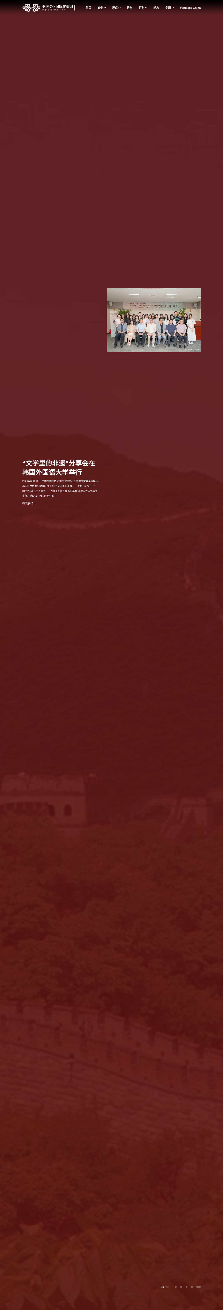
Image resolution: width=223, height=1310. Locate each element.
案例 (101, 7)
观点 (115, 7)
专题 (168, 7)
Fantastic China (190, 7)
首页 (88, 7)
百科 (142, 7)
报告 (129, 7)
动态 (156, 7)
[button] (176, 1287)
